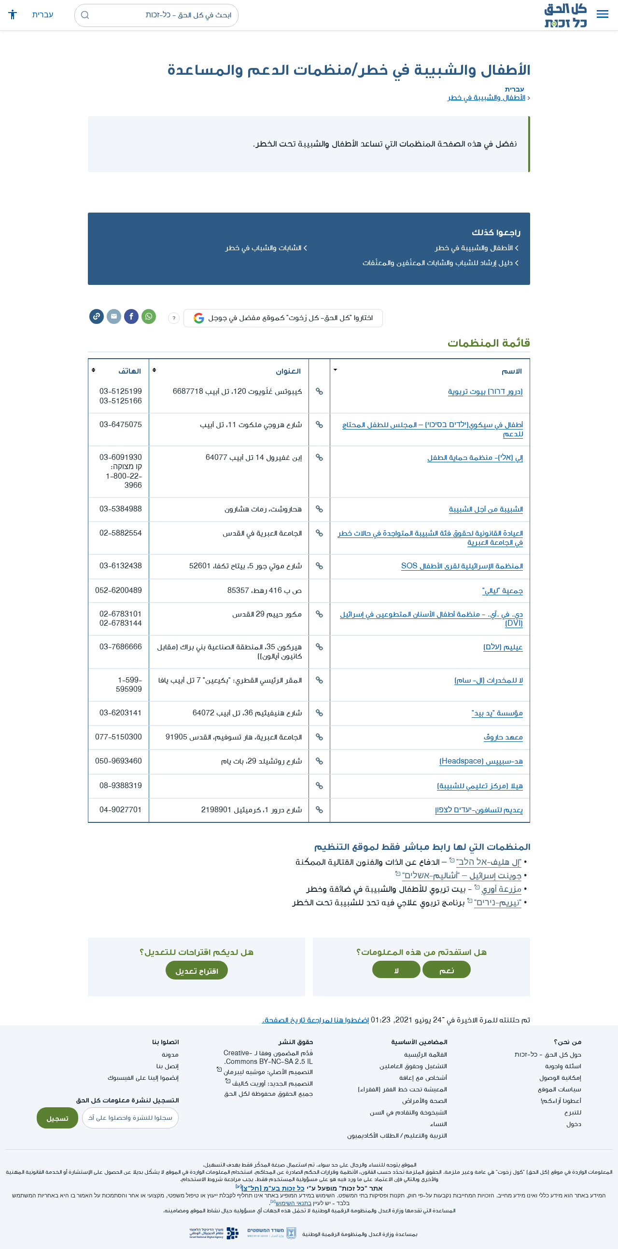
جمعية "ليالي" (502, 591)
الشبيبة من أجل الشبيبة (486, 509)
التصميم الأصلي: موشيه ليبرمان (268, 1071)
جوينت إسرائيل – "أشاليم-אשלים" (461, 875)
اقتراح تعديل (196, 970)
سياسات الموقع (559, 1089)
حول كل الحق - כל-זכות (548, 1054)
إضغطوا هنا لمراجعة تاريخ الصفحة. (315, 1020)
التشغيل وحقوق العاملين (413, 1066)
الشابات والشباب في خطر (263, 248)
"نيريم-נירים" (497, 902)
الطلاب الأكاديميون (373, 1135)
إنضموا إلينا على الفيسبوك (143, 1077)
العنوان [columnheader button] (288, 370)
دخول (573, 1124)
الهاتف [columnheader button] (129, 370)
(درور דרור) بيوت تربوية (485, 392)
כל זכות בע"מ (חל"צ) (273, 1187)
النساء (438, 1124)
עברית (42, 15)
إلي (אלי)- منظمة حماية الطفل (475, 458)
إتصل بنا (167, 1066)
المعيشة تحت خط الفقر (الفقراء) (402, 1089)
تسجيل (57, 1117)
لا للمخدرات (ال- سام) (488, 680)
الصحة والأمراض (424, 1100)
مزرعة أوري (501, 889)
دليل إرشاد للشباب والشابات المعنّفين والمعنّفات (438, 263)
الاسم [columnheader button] (512, 370)
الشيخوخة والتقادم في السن (408, 1112)
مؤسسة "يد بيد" (497, 713)
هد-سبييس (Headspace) (481, 761)
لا (396, 969)
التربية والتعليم (425, 1135)
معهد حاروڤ (503, 737)
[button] (602, 15)
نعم (446, 969)
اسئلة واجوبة (563, 1066)
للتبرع (572, 1112)
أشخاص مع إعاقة (423, 1077)
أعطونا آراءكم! (561, 1100)
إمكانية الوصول (560, 1077)
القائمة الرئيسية (425, 1054)
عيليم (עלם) (503, 647)
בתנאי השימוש (293, 1203)
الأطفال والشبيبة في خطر (486, 98)
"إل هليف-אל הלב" (488, 862)
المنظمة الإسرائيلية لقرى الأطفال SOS (462, 566)
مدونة (170, 1054)
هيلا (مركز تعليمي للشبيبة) (480, 786)
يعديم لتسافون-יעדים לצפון (479, 810)
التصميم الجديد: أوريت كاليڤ (272, 1083)
